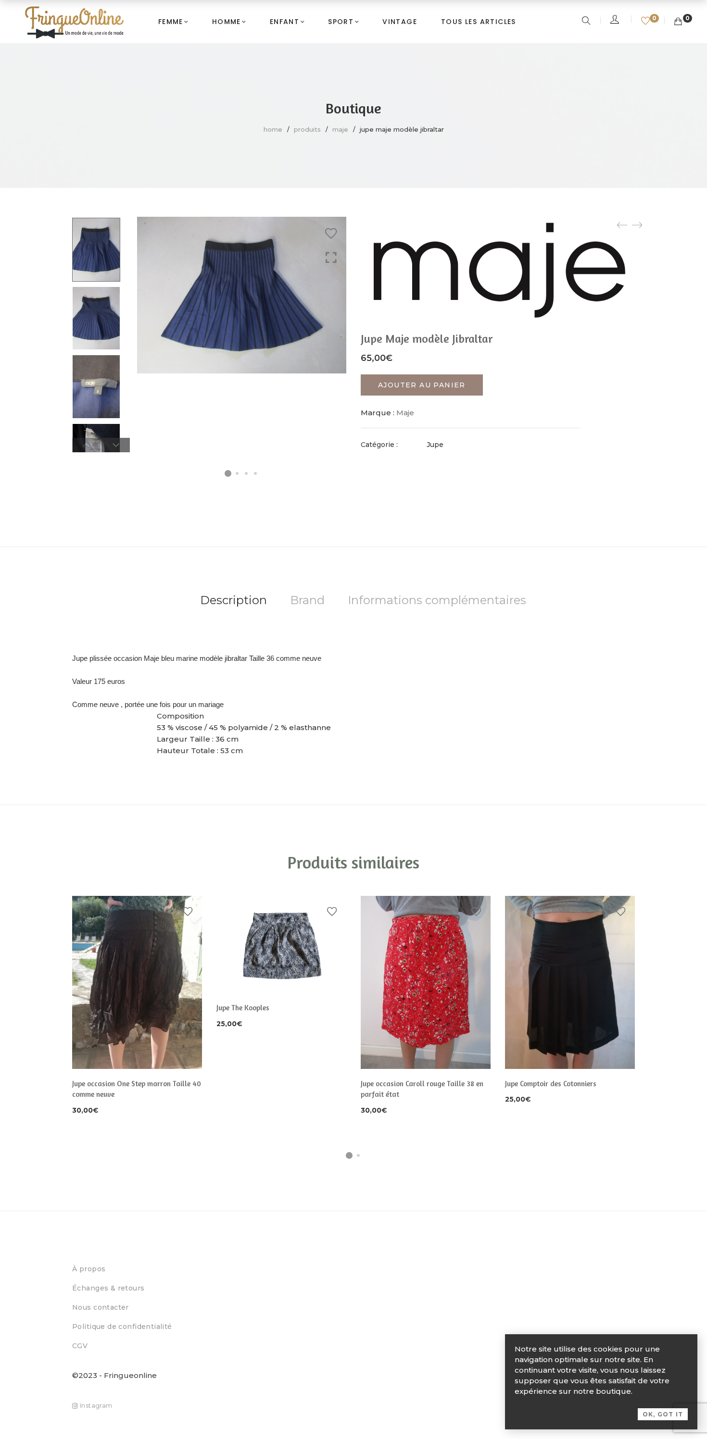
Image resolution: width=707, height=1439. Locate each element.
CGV (80, 1345)
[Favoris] (646, 21)
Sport (341, 21)
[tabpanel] (137, 1006)
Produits (307, 129)
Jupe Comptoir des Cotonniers (550, 1083)
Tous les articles (478, 21)
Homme (226, 21)
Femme (170, 21)
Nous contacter (100, 1307)
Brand (307, 600)
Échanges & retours (108, 1288)
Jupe (435, 444)
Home (273, 129)
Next (115, 445)
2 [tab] (358, 1155)
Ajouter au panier (422, 385)
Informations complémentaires (437, 600)
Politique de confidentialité (122, 1326)
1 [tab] (349, 1155)
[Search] (587, 21)
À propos (88, 1269)
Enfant (284, 21)
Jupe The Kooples (242, 1007)
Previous (86, 445)
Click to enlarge (331, 257)
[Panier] (678, 21)
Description (233, 600)
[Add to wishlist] (331, 233)
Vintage (399, 21)
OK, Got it (663, 1414)
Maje (340, 129)
